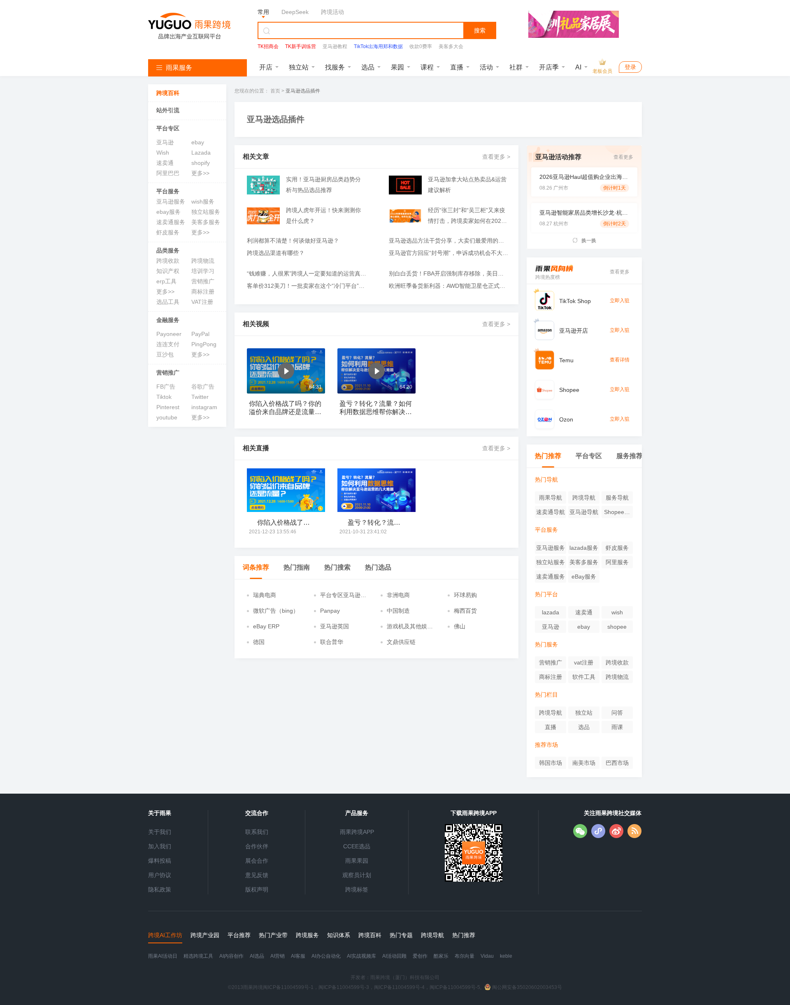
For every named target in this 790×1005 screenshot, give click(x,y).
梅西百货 (465, 610)
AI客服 (298, 956)
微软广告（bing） (276, 610)
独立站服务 (205, 211)
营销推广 (202, 281)
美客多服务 (205, 222)
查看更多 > (496, 156)
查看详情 (620, 360)
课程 (427, 67)
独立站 (299, 67)
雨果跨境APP (357, 832)
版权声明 (256, 889)
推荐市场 (546, 744)
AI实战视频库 (361, 956)
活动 (486, 67)
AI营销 (277, 956)
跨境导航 (583, 497)
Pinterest (167, 407)
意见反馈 (256, 875)
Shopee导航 (617, 513)
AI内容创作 (231, 956)
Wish (162, 152)
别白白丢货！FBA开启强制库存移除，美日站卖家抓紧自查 (448, 273)
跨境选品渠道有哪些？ (275, 253)
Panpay (330, 610)
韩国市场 (550, 763)
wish (617, 612)
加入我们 (159, 846)
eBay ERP (266, 626)
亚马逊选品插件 (303, 91)
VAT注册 (202, 302)
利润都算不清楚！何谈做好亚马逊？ (293, 240)
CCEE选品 (356, 846)
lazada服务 (583, 547)
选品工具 (167, 302)
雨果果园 (356, 860)
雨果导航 (550, 497)
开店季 (549, 67)
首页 (275, 91)
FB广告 (165, 386)
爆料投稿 (159, 860)
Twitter (200, 397)
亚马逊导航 (583, 512)
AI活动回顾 (394, 956)
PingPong (203, 344)
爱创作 (420, 956)
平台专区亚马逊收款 (343, 595)
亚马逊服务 (170, 201)
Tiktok (164, 397)
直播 (456, 67)
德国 (259, 642)
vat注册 (583, 662)
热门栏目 (546, 694)
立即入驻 (620, 300)
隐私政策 (159, 889)
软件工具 (583, 677)
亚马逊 (165, 142)
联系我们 (256, 832)
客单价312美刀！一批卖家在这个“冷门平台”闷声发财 (306, 286)
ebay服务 (168, 211)
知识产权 (167, 271)
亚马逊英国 (334, 626)
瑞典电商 (264, 595)
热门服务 (546, 644)
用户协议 (159, 875)
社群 (516, 67)
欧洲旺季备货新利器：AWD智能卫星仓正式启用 (448, 286)
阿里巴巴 (167, 173)
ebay (197, 142)
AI (578, 67)
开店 (265, 67)
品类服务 (167, 250)
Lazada (201, 152)
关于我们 (159, 832)
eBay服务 (584, 576)
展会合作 (256, 860)
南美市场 (583, 763)
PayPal (200, 334)
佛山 (459, 626)
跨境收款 (167, 260)
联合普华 (331, 642)
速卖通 (165, 163)
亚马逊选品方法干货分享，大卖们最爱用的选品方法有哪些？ (448, 240)
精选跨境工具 (198, 956)
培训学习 (202, 271)
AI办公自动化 (326, 956)
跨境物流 (202, 260)
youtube (166, 417)
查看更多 (623, 157)
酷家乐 (441, 956)
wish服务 (202, 201)
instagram (204, 407)
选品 (367, 67)
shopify (200, 163)
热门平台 (546, 594)
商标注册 (202, 291)
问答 (617, 712)
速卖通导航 (550, 512)
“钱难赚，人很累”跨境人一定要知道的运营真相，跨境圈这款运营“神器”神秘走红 (306, 273)
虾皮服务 (167, 232)
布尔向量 (464, 956)
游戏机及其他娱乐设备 (410, 626)
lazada (550, 612)
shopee (617, 626)
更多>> (200, 173)
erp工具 (166, 281)
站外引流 (167, 110)
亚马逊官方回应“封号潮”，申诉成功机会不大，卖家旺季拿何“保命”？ (448, 253)
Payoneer (168, 334)
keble (506, 956)
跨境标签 (356, 889)
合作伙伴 (256, 846)
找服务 (335, 67)
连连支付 (167, 344)
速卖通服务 (170, 222)
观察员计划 (356, 875)
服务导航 (617, 497)
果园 (397, 67)
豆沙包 (165, 354)
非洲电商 (398, 595)
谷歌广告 (202, 386)
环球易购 (465, 595)
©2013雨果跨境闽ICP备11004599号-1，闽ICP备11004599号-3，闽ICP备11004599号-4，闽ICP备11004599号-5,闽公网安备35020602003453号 (395, 987)
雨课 (617, 727)
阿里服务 (617, 562)
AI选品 (257, 956)
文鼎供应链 (401, 642)
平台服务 (167, 191)
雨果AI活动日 (162, 956)
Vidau (487, 956)
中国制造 (398, 610)
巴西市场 (617, 763)
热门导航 (546, 479)
